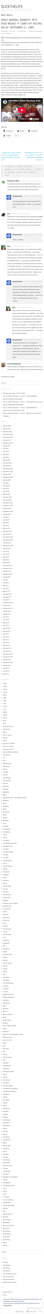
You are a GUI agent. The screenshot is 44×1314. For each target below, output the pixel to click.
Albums (5, 738)
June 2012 (6, 671)
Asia (4, 760)
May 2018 (6, 557)
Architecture (6, 755)
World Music (6, 1231)
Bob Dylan (6, 812)
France (5, 932)
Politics (5, 1077)
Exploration (6, 917)
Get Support (6, 1271)
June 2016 (6, 600)
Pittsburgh (6, 1068)
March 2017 (6, 591)
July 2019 (6, 517)
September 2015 (8, 602)
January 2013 (7, 651)
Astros (5, 769)
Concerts (5, 857)
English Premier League (10, 903)
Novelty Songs (7, 1057)
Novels (5, 1054)
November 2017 (8, 568)
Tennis (5, 1180)
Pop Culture (6, 1080)
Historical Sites (7, 954)
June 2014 (6, 620)
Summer (5, 1157)
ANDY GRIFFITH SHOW (10, 752)
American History (8, 746)
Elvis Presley (7, 894)
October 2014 (7, 611)
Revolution (6, 1123)
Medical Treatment (8, 997)
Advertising (6, 729)
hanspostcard (22, 31)
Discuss (5, 1262)
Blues (4, 809)
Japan (5, 972)
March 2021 (6, 460)
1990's (5, 715)
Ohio (4, 1060)
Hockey (5, 960)
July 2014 (6, 617)
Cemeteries (6, 832)
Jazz (4, 974)
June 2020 (6, 486)
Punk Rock (6, 1100)
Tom (8, 213)
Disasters (6, 875)
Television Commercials (10, 1177)
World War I (6, 1237)
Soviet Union (7, 1140)
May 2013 (6, 640)
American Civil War (9, 743)
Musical (5, 1023)
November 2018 (8, 540)
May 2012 (6, 674)
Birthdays (6, 800)
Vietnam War (7, 1202)
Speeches (6, 1148)
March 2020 (6, 494)
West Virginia (7, 1220)
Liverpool (6, 989)
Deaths (5, 869)
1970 (4, 703)
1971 (4, 709)
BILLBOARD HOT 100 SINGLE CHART (15, 798)
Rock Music (6, 1125)
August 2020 (7, 480)
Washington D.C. (8, 1214)
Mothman (6, 1009)
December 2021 (8, 434)
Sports (3, 33)
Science (5, 1131)
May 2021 (6, 454)
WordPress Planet (8, 1279)
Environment (7, 909)
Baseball (31, 31)
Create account (7, 1292)
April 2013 (6, 642)
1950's (5, 692)
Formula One (7, 929)
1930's (5, 686)
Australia (5, 772)
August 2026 (7, 426)
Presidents (6, 1094)
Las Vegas (6, 980)
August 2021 (7, 446)
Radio (5, 1106)
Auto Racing (6, 778)
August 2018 (7, 548)
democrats (6, 872)
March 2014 (6, 628)
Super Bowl (6, 1163)
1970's (5, 706)
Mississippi (6, 1003)
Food (4, 923)
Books (5, 815)
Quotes (5, 1103)
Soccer (5, 1134)
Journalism (6, 977)
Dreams (5, 889)
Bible (4, 795)
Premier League (8, 1086)
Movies (5, 1011)
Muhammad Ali (7, 1014)
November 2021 (8, 437)
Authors (5, 775)
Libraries (5, 986)
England (5, 900)
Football (5, 926)
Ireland (5, 969)
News (4, 1043)
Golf (4, 946)
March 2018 (6, 563)
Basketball (6, 792)
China (5, 837)
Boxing (5, 818)
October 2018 (7, 543)
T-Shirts (5, 1168)
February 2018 (7, 565)
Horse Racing (7, 963)
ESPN (5, 912)
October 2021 (7, 440)
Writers (5, 1242)
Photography (7, 1066)
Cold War (6, 849)
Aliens (5, 741)
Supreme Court (7, 1165)
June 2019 (6, 520)
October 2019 (7, 508)
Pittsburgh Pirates (8, 1071)
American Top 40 (8, 749)
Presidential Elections (9, 1091)
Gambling (6, 940)
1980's (5, 712)
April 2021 (6, 457)
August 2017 (7, 577)
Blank (4, 803)
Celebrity (5, 826)
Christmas (6, 840)
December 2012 (8, 654)
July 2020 (6, 483)
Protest (5, 1097)
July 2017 (6, 580)
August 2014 (7, 614)
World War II (6, 1240)
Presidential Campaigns (10, 1088)
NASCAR (6, 1031)
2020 (4, 721)
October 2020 (7, 474)
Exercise (5, 914)
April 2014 (6, 625)
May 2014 (6, 623)
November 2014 (8, 608)
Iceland (5, 966)
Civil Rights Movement (10, 843)
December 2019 (8, 503)
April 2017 (6, 588)
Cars (4, 823)
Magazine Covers (8, 994)
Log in (5, 1295)
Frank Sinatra (7, 934)
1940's (5, 689)
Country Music (7, 860)
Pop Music (6, 1083)
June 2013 (6, 637)
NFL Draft (6, 1048)
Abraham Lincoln (8, 726)
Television (8, 33)
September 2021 (8, 443)
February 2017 (7, 594)
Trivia (4, 1194)
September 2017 (8, 574)
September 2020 (8, 477)
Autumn (5, 783)
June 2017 (6, 583)
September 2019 (8, 511)
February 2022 (7, 431)
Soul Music (6, 1137)
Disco (4, 877)
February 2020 (7, 497)
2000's (5, 718)
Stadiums (6, 1154)
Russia (5, 1128)
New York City (7, 1040)
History (5, 957)
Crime (5, 863)
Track (4, 1188)
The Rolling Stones (9, 1185)
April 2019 (6, 526)
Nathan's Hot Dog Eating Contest (13, 1034)
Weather (5, 1217)
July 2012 (6, 668)
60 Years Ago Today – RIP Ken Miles (14, 393)
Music (5, 1017)
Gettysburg (6, 943)
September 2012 (8, 662)
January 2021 (7, 466)
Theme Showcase (8, 1276)
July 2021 (6, 449)
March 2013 (6, 645)
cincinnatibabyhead (14, 364)
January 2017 (7, 597)
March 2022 (6, 429)
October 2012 (7, 660)
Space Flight (7, 1145)
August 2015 (7, 605)
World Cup (6, 1228)
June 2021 (6, 451)
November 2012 (8, 657)
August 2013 (7, 631)
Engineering (6, 897)
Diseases (6, 880)
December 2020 (8, 469)
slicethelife (12, 6)
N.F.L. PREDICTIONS (9, 1026)
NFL (4, 1046)
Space (5, 1143)
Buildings (6, 820)
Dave (8, 246)
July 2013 (6, 634)
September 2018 (8, 545)
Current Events (7, 866)
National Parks (7, 1037)
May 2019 (6, 523)
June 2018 (6, 554)
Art (4, 758)
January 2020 (7, 500)
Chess (5, 835)
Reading (5, 1111)
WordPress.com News (9, 1282)
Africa (4, 732)
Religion (5, 1117)
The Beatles (6, 1183)
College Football (8, 852)
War (4, 1211)
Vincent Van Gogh (8, 1205)
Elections (6, 892)
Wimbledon (6, 1222)
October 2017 (7, 571)
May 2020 (6, 488)
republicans (6, 1120)
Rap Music (6, 1108)
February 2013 (7, 648)
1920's (5, 683)
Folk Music (6, 920)
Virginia (5, 1208)
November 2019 (8, 506)
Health (5, 952)
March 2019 (6, 528)
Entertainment (38, 31)
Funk (4, 937)
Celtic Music (6, 829)
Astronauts (6, 766)
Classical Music (8, 846)
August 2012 (7, 665)
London (5, 991)
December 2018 (8, 537)
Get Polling (6, 1268)
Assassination (7, 763)
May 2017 (6, 585)
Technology (6, 1171)
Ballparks (6, 786)
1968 (4, 698)
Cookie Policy (7, 1305)
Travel (5, 1191)
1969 (4, 701)
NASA (5, 1029)
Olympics (6, 1063)
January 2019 (7, 534)
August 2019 (7, 514)
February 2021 (7, 463)
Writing (5, 1245)
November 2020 (8, 471)
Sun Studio (6, 1160)
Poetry (5, 1074)
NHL (4, 1051)
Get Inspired (6, 1265)
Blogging (5, 806)
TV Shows (6, 1197)
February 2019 (7, 531)
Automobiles (7, 780)
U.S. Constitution (8, 1200)
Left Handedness (8, 983)
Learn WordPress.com (10, 1274)
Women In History (8, 1225)
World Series (7, 1234)
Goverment (6, 949)
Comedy (5, 855)
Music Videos (7, 1020)
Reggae (5, 1114)
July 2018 (6, 551)
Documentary (7, 886)
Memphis (6, 1000)
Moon (4, 1006)
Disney (5, 883)
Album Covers (7, 735)
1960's (5, 695)
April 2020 (6, 491)
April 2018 (6, 560)
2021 (4, 723)
